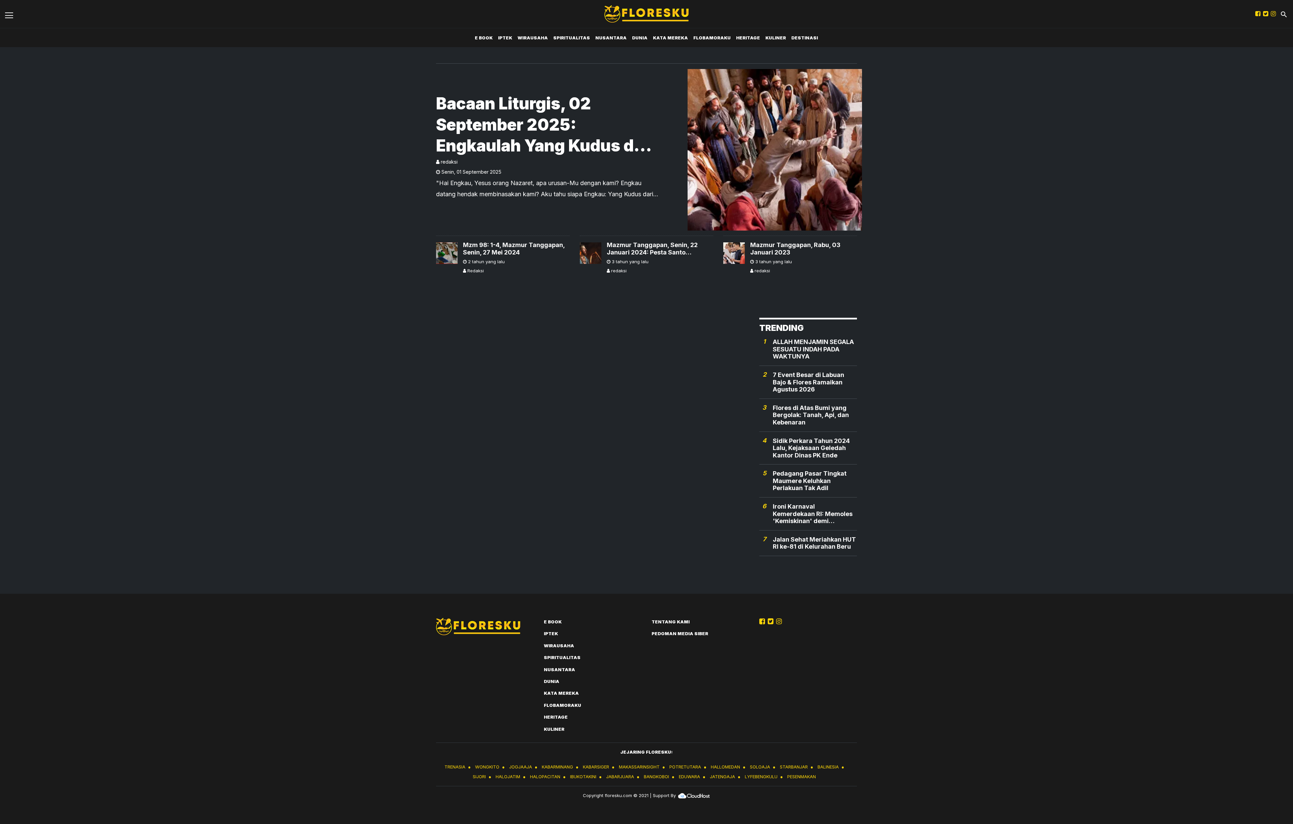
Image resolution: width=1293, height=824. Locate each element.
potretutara (685, 766)
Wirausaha (533, 37)
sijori (479, 776)
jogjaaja (520, 766)
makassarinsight (639, 766)
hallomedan (725, 766)
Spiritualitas (571, 37)
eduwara (689, 776)
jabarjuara (620, 776)
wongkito (487, 766)
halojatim (508, 776)
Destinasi (804, 37)
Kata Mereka (670, 37)
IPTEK (505, 37)
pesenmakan (801, 776)
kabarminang (557, 766)
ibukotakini (583, 776)
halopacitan (545, 776)
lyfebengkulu (761, 776)
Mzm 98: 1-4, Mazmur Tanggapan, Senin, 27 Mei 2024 (514, 248)
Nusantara (611, 37)
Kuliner (775, 37)
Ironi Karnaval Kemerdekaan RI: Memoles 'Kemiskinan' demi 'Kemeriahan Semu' (813, 514)
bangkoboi (656, 776)
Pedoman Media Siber (680, 633)
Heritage (748, 37)
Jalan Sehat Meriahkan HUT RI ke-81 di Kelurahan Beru (814, 543)
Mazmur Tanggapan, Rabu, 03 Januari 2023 (795, 248)
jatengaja (722, 776)
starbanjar (794, 766)
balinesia (828, 766)
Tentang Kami (671, 621)
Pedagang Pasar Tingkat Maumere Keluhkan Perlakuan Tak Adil (810, 480)
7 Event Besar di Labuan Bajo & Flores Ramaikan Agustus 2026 (808, 382)
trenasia (454, 766)
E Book (484, 37)
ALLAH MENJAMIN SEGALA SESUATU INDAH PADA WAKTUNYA (813, 349)
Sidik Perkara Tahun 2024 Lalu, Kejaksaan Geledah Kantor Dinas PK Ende (811, 448)
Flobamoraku (712, 37)
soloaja (760, 766)
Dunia (640, 37)
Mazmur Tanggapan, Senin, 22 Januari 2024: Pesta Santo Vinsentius (652, 248)
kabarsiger (596, 766)
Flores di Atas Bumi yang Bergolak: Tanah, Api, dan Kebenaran (811, 415)
